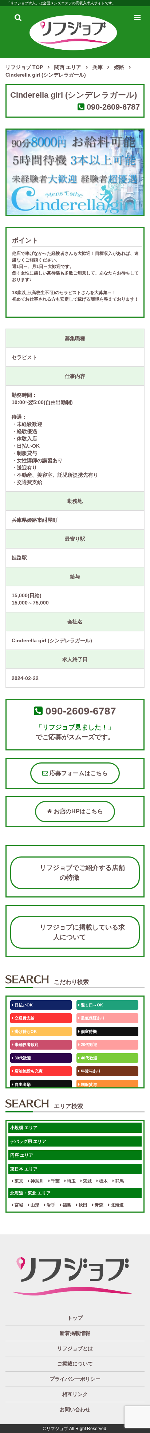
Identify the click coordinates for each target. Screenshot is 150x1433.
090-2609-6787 (113, 106)
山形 (34, 1205)
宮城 (18, 1205)
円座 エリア (21, 1155)
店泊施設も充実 (28, 1071)
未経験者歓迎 (26, 1044)
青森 (98, 1205)
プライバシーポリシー (75, 1379)
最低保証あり (92, 1018)
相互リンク (75, 1394)
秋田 (82, 1205)
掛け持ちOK (25, 1031)
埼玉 (71, 1181)
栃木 (103, 1181)
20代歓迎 (88, 1044)
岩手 (50, 1205)
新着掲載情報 (75, 1333)
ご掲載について (75, 1364)
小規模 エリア (24, 1127)
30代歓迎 (22, 1058)
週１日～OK (91, 1005)
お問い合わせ (75, 1409)
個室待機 (88, 1031)
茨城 (87, 1181)
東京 (18, 1181)
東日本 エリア (24, 1169)
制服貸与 (88, 1084)
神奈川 (36, 1181)
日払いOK (23, 1005)
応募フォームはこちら (78, 773)
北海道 (117, 1205)
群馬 (119, 1181)
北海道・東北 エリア (30, 1193)
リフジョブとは (75, 1348)
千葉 (55, 1181)
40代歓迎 (88, 1058)
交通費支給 (24, 1018)
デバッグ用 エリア (28, 1141)
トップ (75, 1318)
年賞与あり (90, 1071)
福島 (66, 1205)
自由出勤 (22, 1084)
